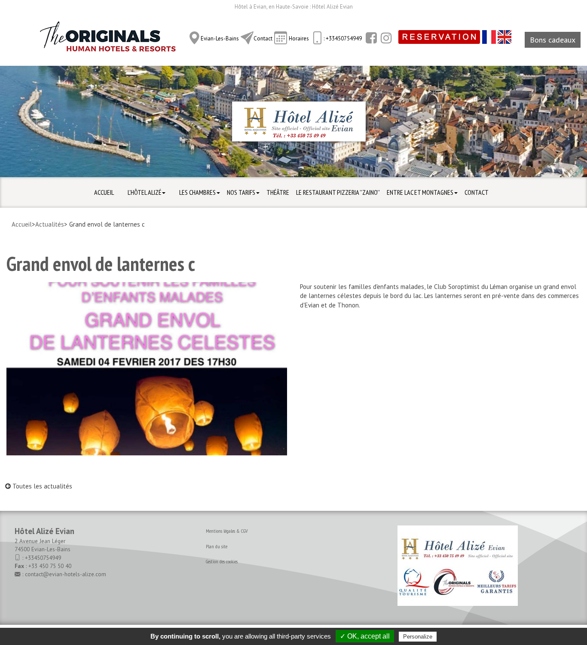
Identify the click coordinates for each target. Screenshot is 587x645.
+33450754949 (43, 558)
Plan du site (216, 546)
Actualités (49, 224)
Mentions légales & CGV (227, 531)
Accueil (104, 192)
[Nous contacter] (247, 37)
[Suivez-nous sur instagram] (385, 37)
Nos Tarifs (241, 192)
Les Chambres (197, 192)
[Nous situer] (194, 37)
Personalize (417, 636)
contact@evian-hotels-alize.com (65, 574)
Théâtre (277, 192)
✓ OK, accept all (365, 636)
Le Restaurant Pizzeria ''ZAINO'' (338, 192)
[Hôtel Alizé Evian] (107, 39)
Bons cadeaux (552, 40)
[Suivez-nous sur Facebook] (370, 37)
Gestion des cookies (222, 561)
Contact (263, 38)
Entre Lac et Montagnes (420, 192)
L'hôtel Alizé (144, 192)
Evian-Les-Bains (220, 38)
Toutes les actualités (41, 486)
